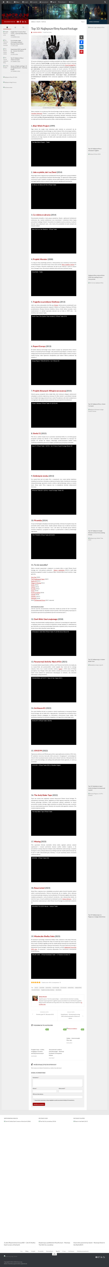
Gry (9, 2)
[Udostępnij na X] (81, 37)
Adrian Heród (37, 32)
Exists (32, 590)
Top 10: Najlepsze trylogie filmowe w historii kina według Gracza (96, 532)
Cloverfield (41, 987)
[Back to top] (54, 1254)
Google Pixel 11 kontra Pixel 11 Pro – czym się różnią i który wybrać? (19, 33)
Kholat (56, 305)
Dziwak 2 (33, 596)
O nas (64, 1251)
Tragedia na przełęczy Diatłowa (46, 302)
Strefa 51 (37, 433)
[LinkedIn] (23, 22)
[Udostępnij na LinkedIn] (81, 47)
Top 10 (54, 2)
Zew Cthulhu (58, 990)
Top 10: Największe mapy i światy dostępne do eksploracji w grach (96, 788)
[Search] (105, 2)
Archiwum (63, 2)
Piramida (38, 520)
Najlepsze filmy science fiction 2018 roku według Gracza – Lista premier (96, 277)
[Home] (54, 11)
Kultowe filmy (71, 987)
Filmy (17, 2)
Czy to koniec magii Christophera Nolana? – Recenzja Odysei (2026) (17, 42)
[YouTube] (18, 22)
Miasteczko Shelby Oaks (44, 936)
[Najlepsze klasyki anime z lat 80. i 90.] (7, 87)
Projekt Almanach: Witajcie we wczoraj (49, 391)
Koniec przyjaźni (35, 592)
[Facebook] (20, 22)
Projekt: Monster (40, 259)
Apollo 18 (33, 581)
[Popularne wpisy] (15, 27)
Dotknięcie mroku (40, 476)
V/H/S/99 (38, 750)
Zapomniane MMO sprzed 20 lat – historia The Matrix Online (18, 51)
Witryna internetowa (38, 1094)
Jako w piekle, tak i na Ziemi (44, 172)
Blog (72, 2)
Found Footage (56, 987)
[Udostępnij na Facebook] (81, 42)
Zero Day (33, 577)
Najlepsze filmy (78, 987)
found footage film (70, 65)
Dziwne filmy (48, 987)
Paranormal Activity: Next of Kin (47, 661)
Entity (32, 585)
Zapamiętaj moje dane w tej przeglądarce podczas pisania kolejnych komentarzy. (54, 1100)
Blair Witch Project (41, 126)
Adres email (62, 1088)
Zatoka (33, 587)
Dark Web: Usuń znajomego (45, 619)
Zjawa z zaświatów (59, 570)
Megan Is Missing (36, 583)
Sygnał (60, 669)
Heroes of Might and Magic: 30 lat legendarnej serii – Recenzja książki (19, 67)
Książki (26, 2)
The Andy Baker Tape (43, 795)
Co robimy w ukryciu (41, 215)
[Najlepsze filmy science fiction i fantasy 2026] (10, 77)
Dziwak (33, 594)
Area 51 (36, 987)
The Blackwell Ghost (39, 600)
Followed (33, 598)
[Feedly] (25, 22)
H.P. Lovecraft (63, 987)
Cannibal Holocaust (36, 113)
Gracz (33, 21)
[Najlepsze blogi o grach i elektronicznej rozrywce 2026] (9, 82)
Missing (37, 841)
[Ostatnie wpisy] (7, 27)
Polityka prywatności (83, 1251)
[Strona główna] (3, 2)
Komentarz (36, 1077)
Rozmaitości (44, 2)
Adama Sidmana (66, 899)
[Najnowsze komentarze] (23, 27)
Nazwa (35, 1088)
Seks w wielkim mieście (68, 264)
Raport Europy (39, 346)
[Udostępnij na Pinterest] (81, 52)
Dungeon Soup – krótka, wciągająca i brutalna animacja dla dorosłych (37, 1051)
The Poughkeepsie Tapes (38, 579)
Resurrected (39, 888)
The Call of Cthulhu (36, 990)
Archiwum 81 (39, 708)
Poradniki (34, 2)
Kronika (33, 588)
